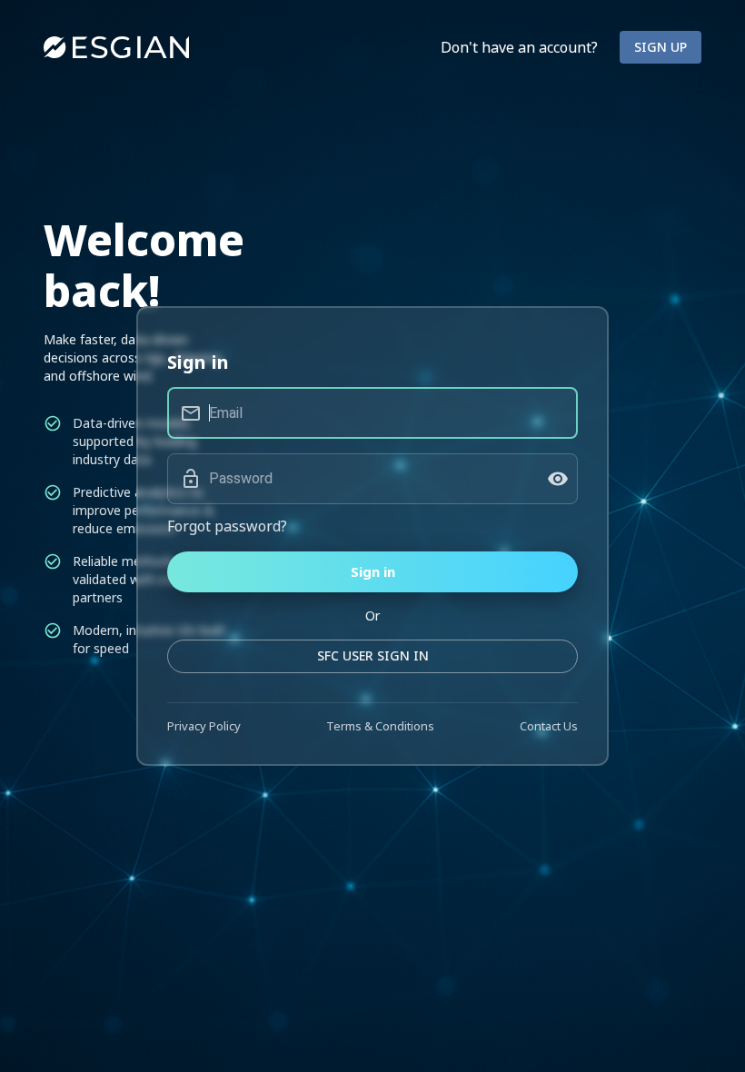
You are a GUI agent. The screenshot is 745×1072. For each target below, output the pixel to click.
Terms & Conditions (380, 726)
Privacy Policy (204, 726)
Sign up (660, 46)
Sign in (373, 571)
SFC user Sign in (373, 655)
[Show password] (558, 479)
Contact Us (549, 726)
